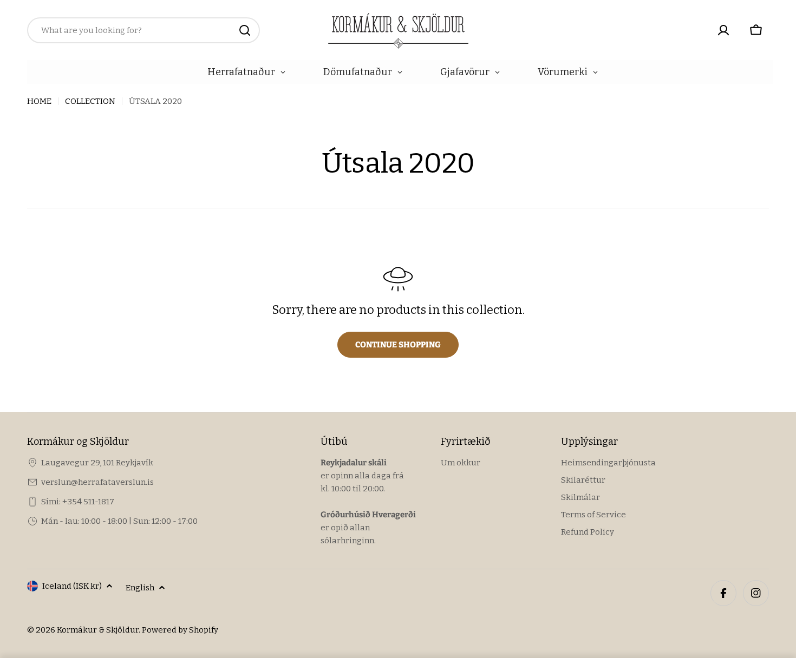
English (140, 588)
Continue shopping (398, 345)
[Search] (244, 30)
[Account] (723, 30)
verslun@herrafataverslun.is (97, 482)
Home (39, 101)
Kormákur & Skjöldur (98, 630)
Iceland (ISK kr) (72, 586)
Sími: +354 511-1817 (77, 501)
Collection (90, 101)
